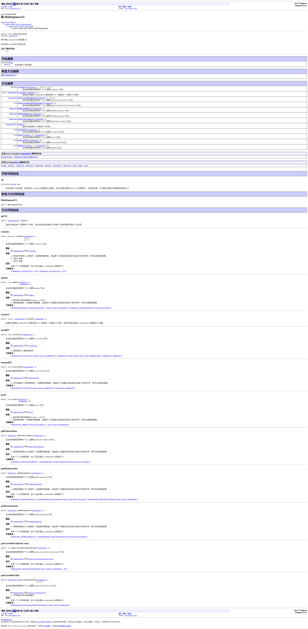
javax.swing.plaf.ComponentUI (18, 24)
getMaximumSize (24, 108)
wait (75, 165)
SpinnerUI (13, 36)
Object (16, 162)
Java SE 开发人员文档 (43, 622)
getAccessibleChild (26, 98)
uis (11, 63)
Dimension (13, 108)
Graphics (27, 135)
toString (67, 165)
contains (21, 87)
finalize (20, 165)
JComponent (31, 87)
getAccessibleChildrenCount (30, 103)
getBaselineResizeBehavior (26, 157)
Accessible (12, 98)
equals (11, 165)
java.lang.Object (8, 22)
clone (4, 165)
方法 (19, 8)
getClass (29, 165)
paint (20, 135)
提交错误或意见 (6, 620)
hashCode (39, 165)
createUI (21, 93)
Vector (6, 64)
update (20, 146)
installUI (22, 130)
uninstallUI (23, 140)
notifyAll (57, 165)
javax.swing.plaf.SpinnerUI (21, 26)
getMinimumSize (24, 114)
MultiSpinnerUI (8, 75)
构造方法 (14, 8)
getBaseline (7, 157)
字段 (10, 8)
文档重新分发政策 (64, 626)
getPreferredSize (25, 119)
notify (48, 165)
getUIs (20, 124)
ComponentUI (12, 92)
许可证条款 (47, 626)
